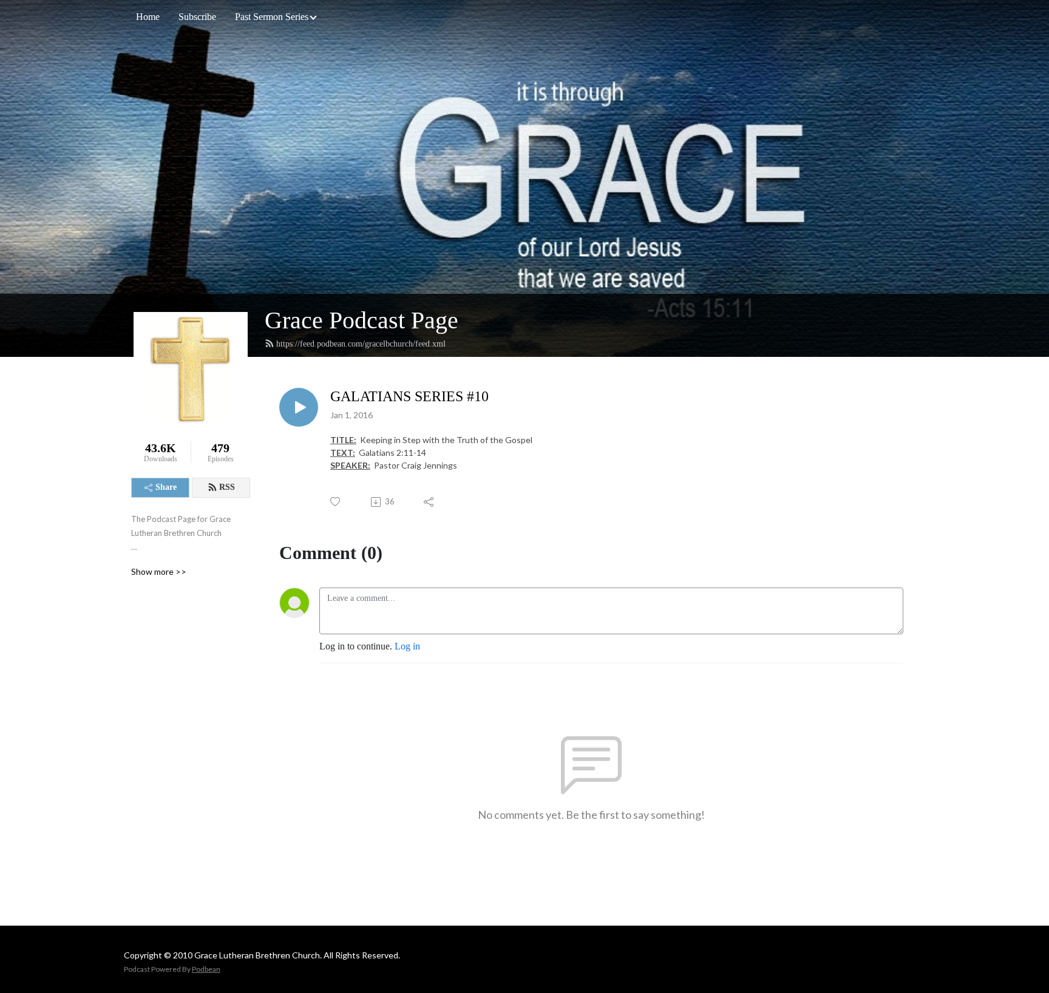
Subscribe (197, 17)
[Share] (429, 502)
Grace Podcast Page (361, 320)
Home (148, 17)
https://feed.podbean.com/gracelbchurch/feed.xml (361, 343)
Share (166, 487)
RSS (227, 487)
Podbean (206, 969)
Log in (407, 646)
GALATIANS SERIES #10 (409, 396)
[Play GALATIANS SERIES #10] (298, 407)
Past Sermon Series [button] (271, 17)
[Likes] (336, 501)
